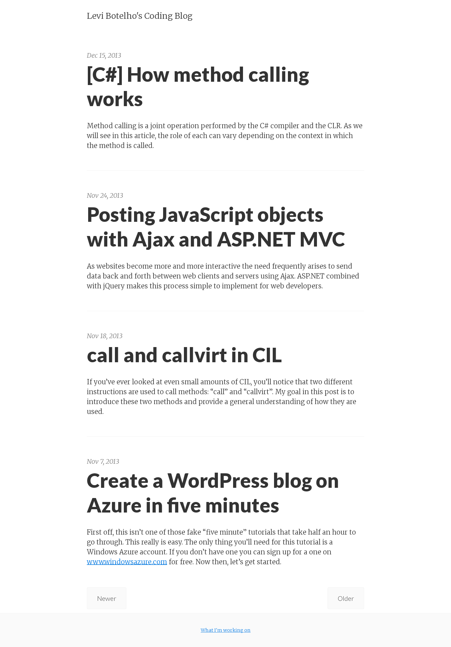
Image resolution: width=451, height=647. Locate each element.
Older (346, 598)
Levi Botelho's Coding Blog (139, 16)
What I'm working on (226, 630)
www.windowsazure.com (127, 562)
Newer (106, 598)
